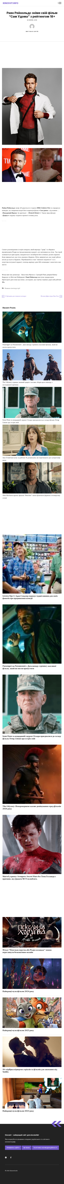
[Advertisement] (32, 54)
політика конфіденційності (45, 1148)
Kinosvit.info (14, 1171)
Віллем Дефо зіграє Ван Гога (50, 296)
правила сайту (13, 1148)
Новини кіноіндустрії (12, 288)
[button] (58, 3)
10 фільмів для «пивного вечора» (15, 296)
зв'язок (26, 1148)
